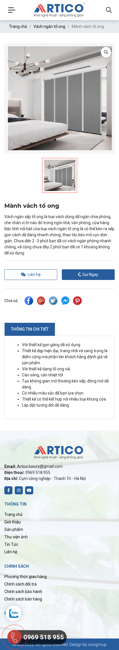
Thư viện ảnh (16, 537)
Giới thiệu (12, 522)
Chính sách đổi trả (20, 584)
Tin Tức (11, 544)
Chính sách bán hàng (23, 599)
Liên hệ (10, 552)
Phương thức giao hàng (25, 576)
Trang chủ (18, 26)
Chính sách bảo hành (23, 591)
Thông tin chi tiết (30, 329)
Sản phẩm (13, 529)
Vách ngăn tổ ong (49, 26)
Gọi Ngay (89, 274)
